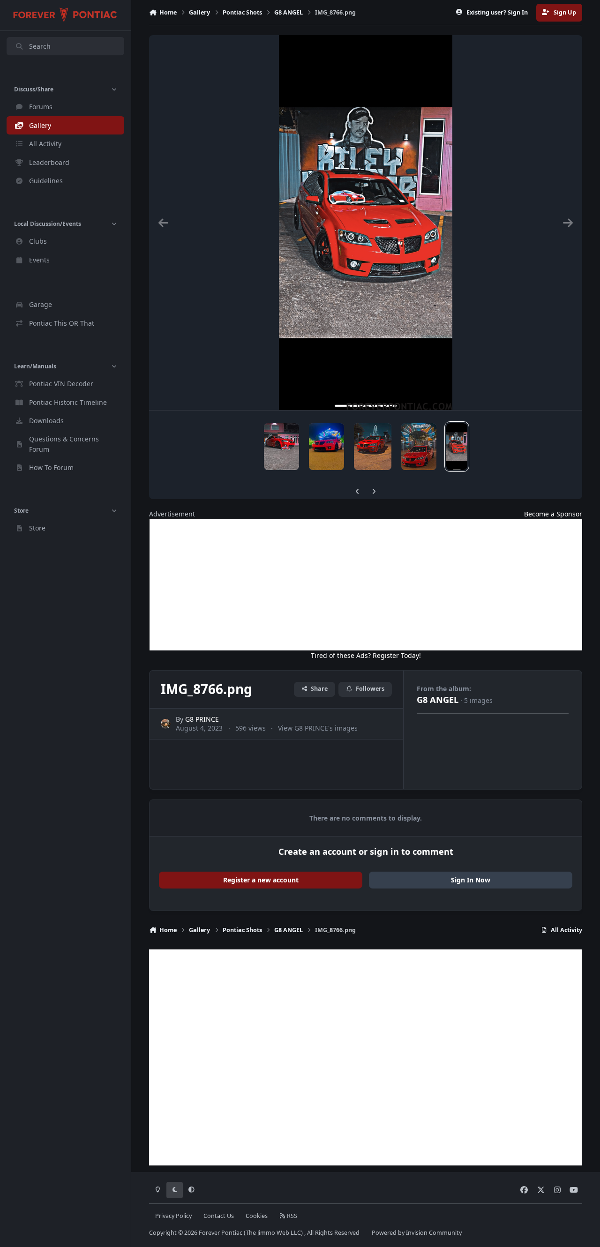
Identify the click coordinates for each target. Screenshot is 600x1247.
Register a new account (261, 879)
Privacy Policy (173, 1216)
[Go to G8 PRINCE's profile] (166, 724)
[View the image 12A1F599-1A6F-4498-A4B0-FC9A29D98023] (372, 446)
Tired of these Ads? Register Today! (366, 655)
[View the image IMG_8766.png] (457, 446)
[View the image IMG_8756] (326, 446)
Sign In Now (470, 879)
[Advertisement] (366, 584)
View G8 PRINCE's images (318, 728)
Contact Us (218, 1216)
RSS (291, 1216)
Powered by (417, 1233)
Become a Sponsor (553, 513)
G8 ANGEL (437, 699)
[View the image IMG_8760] (281, 446)
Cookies (257, 1216)
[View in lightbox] (365, 222)
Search (40, 46)
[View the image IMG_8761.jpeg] (418, 446)
